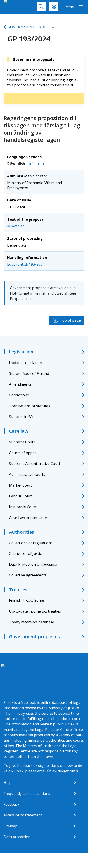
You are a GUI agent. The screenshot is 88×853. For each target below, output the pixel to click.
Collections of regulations (31, 542)
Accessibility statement (23, 815)
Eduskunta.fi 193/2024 (25, 264)
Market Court (20, 485)
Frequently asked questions (27, 793)
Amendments (20, 384)
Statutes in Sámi (22, 416)
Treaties (18, 590)
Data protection (17, 836)
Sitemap (10, 825)
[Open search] (41, 6)
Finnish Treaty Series (27, 600)
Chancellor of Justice (26, 553)
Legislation (21, 352)
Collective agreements (27, 575)
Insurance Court (23, 506)
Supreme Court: (22, 441)
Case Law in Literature (28, 517)
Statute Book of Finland (29, 373)
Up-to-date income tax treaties (35, 611)
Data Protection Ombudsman (33, 564)
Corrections (19, 395)
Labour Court (20, 496)
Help (8, 782)
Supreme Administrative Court (34, 463)
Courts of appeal (23, 452)
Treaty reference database (31, 622)
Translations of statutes (29, 405)
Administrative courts (27, 474)
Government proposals (33, 27)
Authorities (21, 532)
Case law (18, 431)
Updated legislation (25, 362)
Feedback (11, 804)
